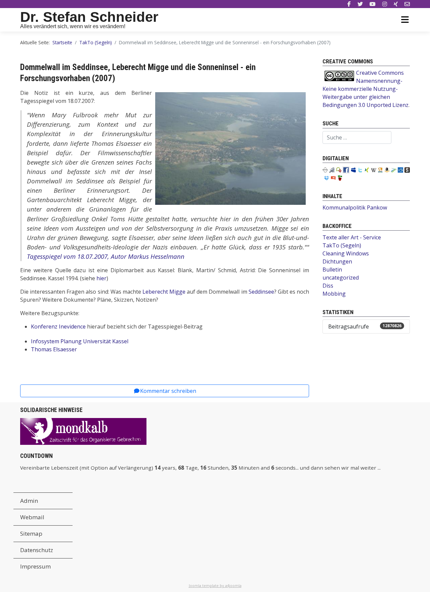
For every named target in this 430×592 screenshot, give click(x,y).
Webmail (32, 517)
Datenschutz (36, 550)
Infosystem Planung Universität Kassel (79, 341)
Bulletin (332, 269)
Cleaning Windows (345, 253)
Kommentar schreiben (168, 391)
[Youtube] (373, 4)
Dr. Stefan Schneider (89, 17)
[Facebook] (349, 4)
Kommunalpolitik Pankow (354, 207)
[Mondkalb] (83, 430)
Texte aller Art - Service (351, 237)
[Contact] (407, 4)
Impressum (35, 566)
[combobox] (356, 137)
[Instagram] (384, 4)
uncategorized (340, 277)
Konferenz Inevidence (58, 326)
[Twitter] (360, 4)
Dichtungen (337, 261)
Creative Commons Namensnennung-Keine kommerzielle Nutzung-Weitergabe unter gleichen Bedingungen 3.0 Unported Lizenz (365, 89)
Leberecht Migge (163, 291)
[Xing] (396, 4)
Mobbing (334, 293)
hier (101, 278)
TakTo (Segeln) (341, 245)
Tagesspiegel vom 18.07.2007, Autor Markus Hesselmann (105, 256)
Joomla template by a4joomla (215, 585)
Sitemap (31, 533)
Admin (29, 501)
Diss (327, 285)
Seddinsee (261, 291)
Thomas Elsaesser (54, 349)
